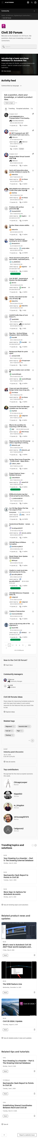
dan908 (10, 685)
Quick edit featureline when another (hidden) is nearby (18, 171)
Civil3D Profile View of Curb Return (18, 316)
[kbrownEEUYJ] (6, 240)
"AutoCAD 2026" (23, 726)
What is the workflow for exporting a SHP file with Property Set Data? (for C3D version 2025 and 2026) (18, 427)
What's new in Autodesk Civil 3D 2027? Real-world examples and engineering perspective (17, 946)
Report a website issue (27, 1135)
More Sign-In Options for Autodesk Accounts (15, 893)
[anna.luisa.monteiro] (6, 115)
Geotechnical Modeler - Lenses (19, 524)
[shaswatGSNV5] (6, 208)
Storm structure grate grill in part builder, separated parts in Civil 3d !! (19, 259)
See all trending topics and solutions (16, 905)
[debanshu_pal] (6, 442)
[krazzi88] (6, 334)
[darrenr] (6, 280)
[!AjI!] (6, 426)
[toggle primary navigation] (3, 2)
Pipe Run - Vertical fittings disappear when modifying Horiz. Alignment (18, 335)
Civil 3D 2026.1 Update (12, 1021)
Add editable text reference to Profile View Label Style (19, 189)
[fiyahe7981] (6, 625)
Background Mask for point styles (18, 352)
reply (24, 310)
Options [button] (16, 102)
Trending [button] (11, 109)
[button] (33, 171)
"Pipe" (18, 731)
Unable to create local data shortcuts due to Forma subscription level (18, 572)
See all (6, 1124)
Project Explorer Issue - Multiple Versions (17, 474)
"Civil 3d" (8, 731)
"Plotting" (8, 735)
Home (3, 15)
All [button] (6, 109)
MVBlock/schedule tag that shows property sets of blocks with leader (19, 496)
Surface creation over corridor (19, 370)
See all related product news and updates (17, 1038)
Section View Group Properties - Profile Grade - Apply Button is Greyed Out (19, 461)
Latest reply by (13, 142)
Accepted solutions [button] (22, 109)
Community (5, 11)
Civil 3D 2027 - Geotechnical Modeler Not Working (18, 279)
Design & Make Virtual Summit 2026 (19, 157)
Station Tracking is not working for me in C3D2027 (18, 240)
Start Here (9, 665)
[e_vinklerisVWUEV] (6, 495)
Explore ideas (10, 712)
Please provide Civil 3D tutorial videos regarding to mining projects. (19, 442)
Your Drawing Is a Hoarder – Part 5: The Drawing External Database (18, 859)
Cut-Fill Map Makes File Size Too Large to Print (18, 509)
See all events (10, 762)
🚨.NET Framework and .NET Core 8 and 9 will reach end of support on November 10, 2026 (19, 135)
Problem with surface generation (16, 208)
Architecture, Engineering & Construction (18, 15)
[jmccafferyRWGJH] (6, 571)
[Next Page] (6, 647)
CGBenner (11, 680)
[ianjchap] (6, 190)
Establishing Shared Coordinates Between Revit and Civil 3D (17, 1106)
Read (5, 955)
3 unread (21, 149)
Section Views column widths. (19, 225)
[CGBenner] (6, 131)
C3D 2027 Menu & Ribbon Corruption (17, 543)
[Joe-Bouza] (6, 389)
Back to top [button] (4, 1135)
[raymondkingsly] (6, 371)
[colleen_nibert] (6, 461)
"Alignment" (8, 726)
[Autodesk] (9, 2)
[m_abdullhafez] (6, 259)
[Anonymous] (6, 509)
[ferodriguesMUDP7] (6, 525)
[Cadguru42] (6, 594)
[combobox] (19, 47)
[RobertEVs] (6, 171)
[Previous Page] (6, 645)
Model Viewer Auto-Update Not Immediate (18, 557)
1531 (29, 645)
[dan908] (5, 686)
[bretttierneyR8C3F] (6, 544)
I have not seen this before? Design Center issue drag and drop (19, 390)
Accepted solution (15, 274)
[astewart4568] (6, 353)
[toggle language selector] (28, 2)
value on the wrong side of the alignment (19, 624)
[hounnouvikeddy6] (6, 612)
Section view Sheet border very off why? (18, 297)
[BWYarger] (6, 557)
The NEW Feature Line (12, 984)
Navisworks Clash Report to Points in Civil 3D (16, 876)
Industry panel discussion (13, 752)
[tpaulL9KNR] (6, 316)
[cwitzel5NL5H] (6, 475)
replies (15, 149)
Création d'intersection (17, 611)
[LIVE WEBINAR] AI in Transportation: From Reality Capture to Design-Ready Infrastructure (19, 119)
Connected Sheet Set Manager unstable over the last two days (19, 408)
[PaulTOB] (6, 408)
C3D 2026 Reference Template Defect (19, 594)
